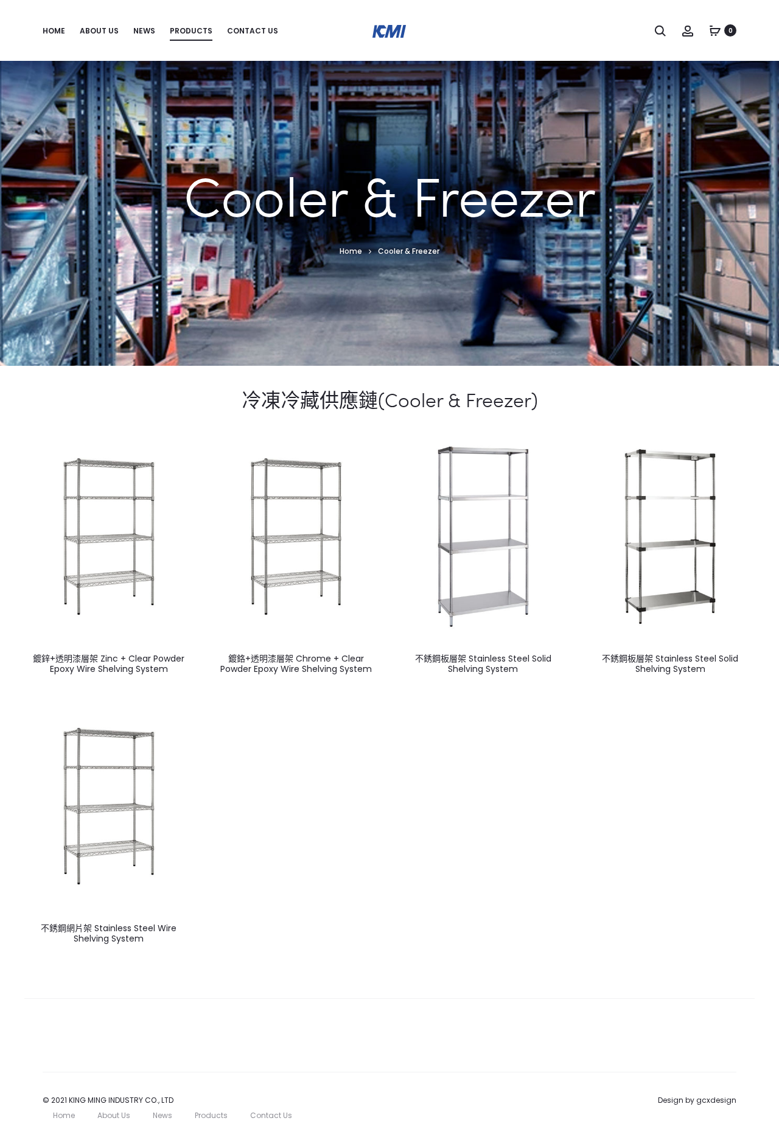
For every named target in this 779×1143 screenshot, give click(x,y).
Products (191, 31)
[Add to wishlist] (178, 451)
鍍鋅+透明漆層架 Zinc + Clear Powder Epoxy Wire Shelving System (108, 663)
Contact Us (252, 31)
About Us (99, 31)
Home (54, 31)
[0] (715, 30)
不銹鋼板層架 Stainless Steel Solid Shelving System (483, 663)
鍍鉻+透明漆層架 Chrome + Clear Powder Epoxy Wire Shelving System (296, 663)
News (144, 31)
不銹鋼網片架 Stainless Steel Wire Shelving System (108, 933)
